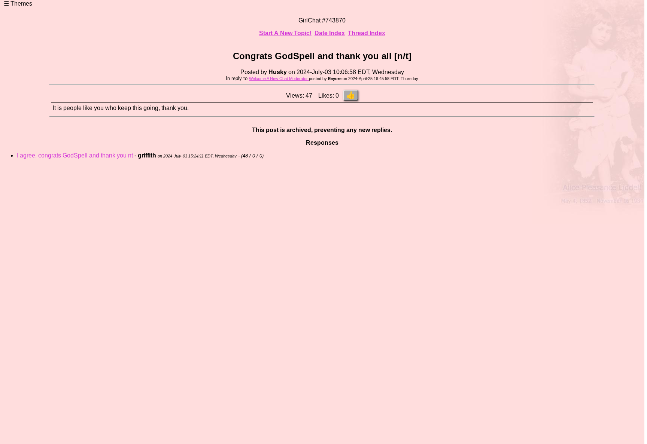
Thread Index (366, 33)
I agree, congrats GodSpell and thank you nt (75, 155)
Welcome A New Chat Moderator (279, 78)
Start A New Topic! (285, 33)
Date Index (330, 33)
